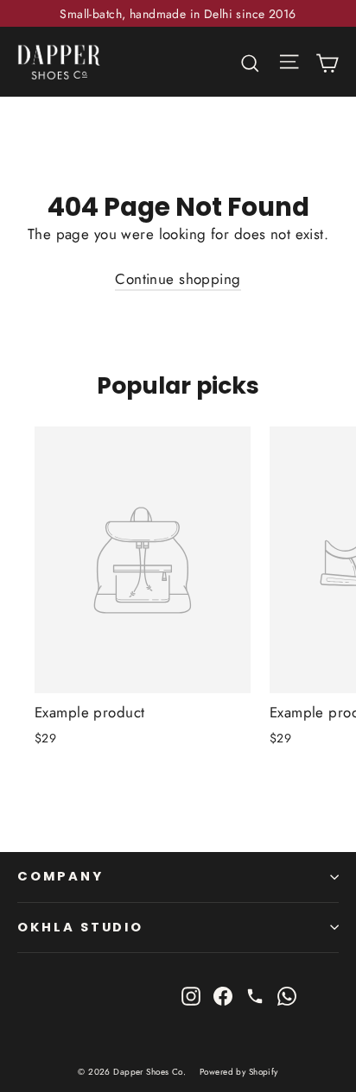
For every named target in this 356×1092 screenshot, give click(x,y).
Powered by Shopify (239, 1071)
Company (60, 876)
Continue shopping (177, 278)
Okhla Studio (80, 927)
